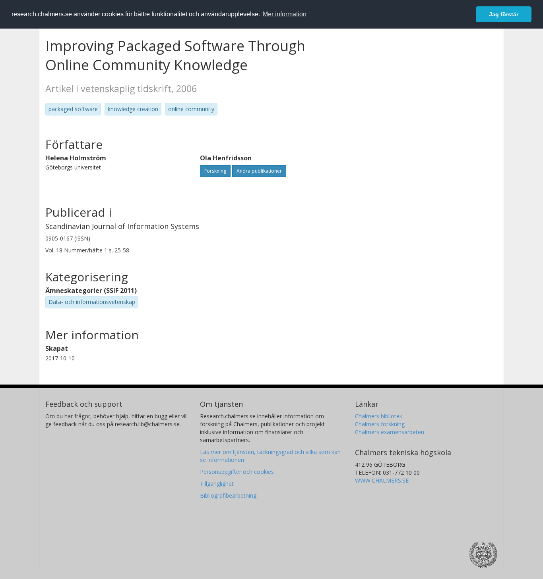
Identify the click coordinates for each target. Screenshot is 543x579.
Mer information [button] (284, 14)
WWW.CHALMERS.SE (382, 480)
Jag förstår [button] (503, 14)
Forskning (215, 170)
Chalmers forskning (380, 424)
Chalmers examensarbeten (389, 432)
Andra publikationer (259, 170)
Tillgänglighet (217, 483)
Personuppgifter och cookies (237, 471)
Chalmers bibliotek (378, 416)
